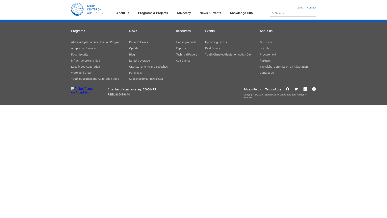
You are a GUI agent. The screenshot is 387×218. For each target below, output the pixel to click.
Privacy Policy (252, 89)
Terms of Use (273, 89)
